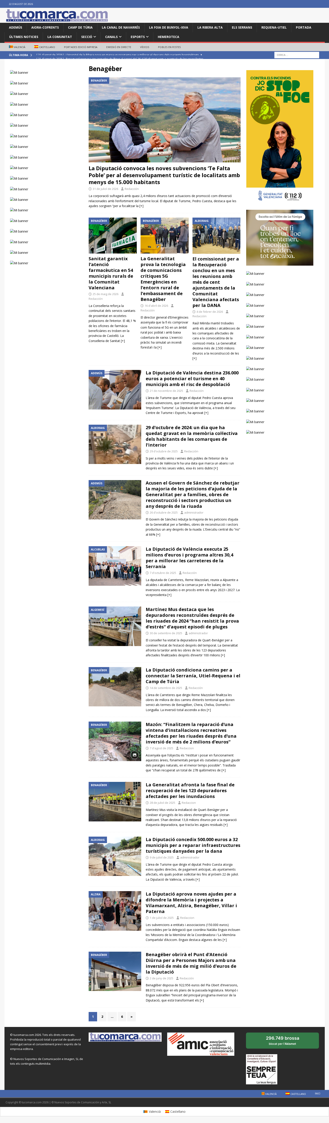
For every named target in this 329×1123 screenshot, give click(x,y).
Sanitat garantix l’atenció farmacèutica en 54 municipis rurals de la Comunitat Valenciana (111, 273)
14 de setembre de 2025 (166, 688)
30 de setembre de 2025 (166, 633)
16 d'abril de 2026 (156, 306)
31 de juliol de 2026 (105, 189)
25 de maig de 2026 (105, 294)
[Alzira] (115, 911)
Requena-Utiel (274, 27)
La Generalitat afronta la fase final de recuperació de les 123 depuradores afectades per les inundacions (190, 790)
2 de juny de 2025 (161, 978)
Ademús (15, 27)
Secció (86, 37)
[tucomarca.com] (57, 20)
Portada (303, 27)
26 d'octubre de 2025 (164, 512)
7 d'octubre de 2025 (163, 573)
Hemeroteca (168, 37)
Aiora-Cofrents (45, 27)
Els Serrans (242, 27)
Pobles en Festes (169, 47)
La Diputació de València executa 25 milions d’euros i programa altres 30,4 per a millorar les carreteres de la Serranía (189, 557)
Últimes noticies (23, 37)
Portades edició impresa (81, 47)
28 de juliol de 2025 (162, 803)
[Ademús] (115, 389)
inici (317, 1093)
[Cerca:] (296, 55)
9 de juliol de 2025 (162, 857)
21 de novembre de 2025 (166, 391)
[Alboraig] (115, 444)
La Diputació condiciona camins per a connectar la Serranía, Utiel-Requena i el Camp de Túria (193, 675)
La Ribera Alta (210, 27)
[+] (141, 206)
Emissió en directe (118, 47)
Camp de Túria (80, 27)
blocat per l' (287, 1042)
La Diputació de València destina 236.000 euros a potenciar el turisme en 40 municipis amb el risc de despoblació (192, 378)
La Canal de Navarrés (121, 27)
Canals (111, 37)
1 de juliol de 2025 (162, 918)
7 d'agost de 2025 (161, 748)
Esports (138, 37)
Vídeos (144, 47)
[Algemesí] (115, 626)
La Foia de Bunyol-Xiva (168, 27)
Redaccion (187, 748)
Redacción (132, 189)
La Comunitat (59, 37)
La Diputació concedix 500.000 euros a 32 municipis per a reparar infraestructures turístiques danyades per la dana (193, 845)
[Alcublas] (115, 566)
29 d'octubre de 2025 (164, 451)
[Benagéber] (115, 687)
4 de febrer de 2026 (210, 312)
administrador (193, 512)
